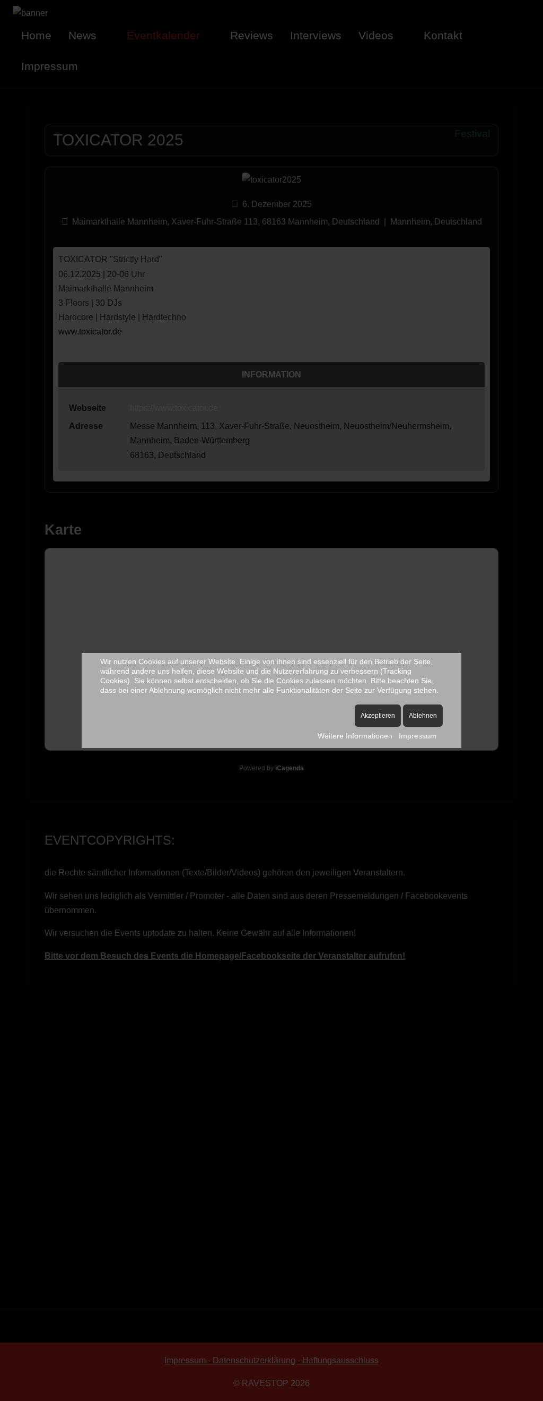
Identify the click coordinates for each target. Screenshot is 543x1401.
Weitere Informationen (355, 736)
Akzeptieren (378, 715)
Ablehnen (423, 715)
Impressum (417, 736)
